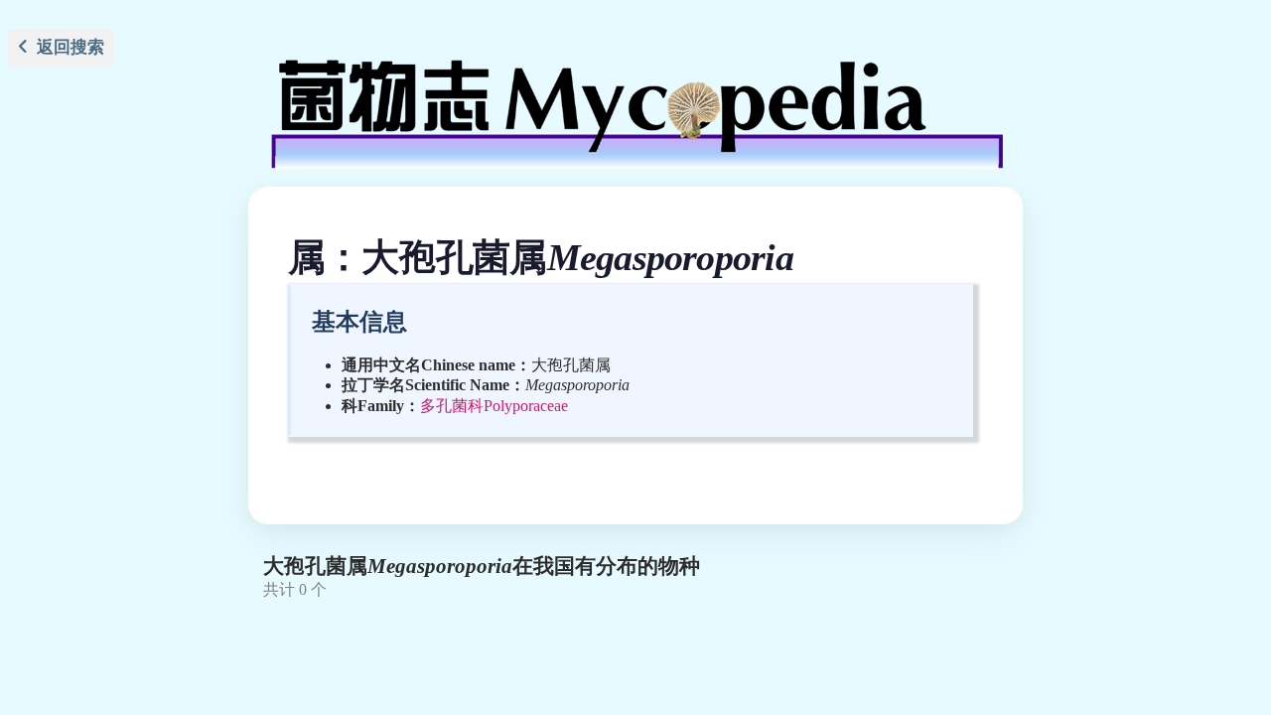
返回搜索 (66, 47)
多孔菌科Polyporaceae (494, 405)
